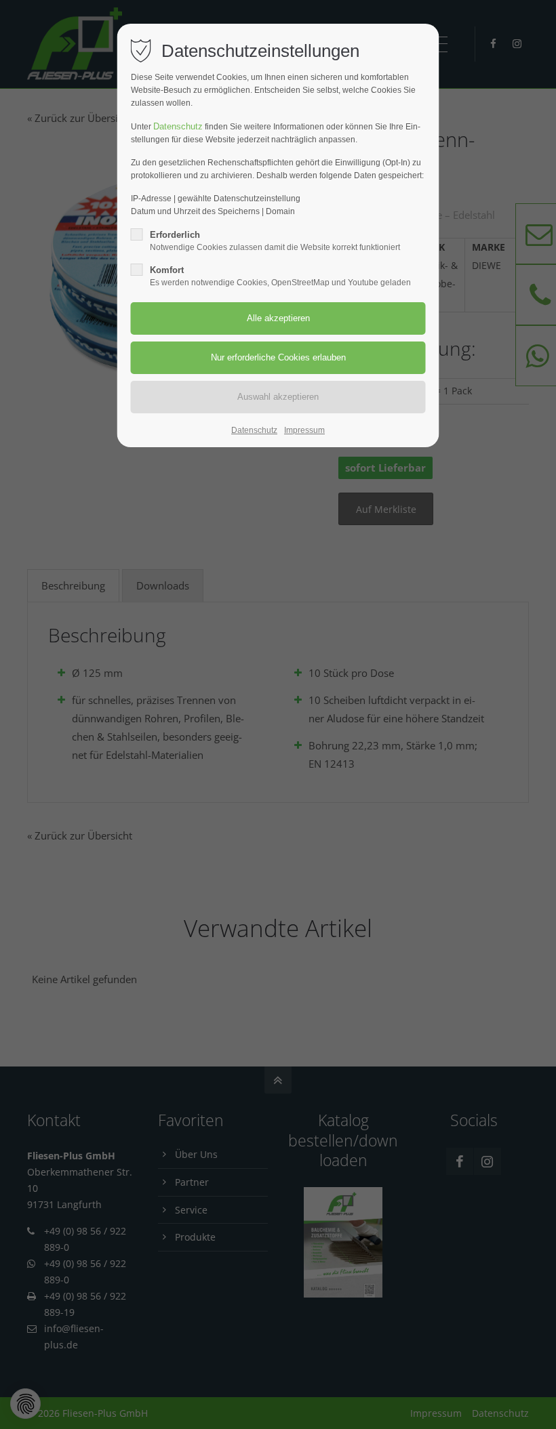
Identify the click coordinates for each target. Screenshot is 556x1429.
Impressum (304, 430)
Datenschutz (178, 126)
